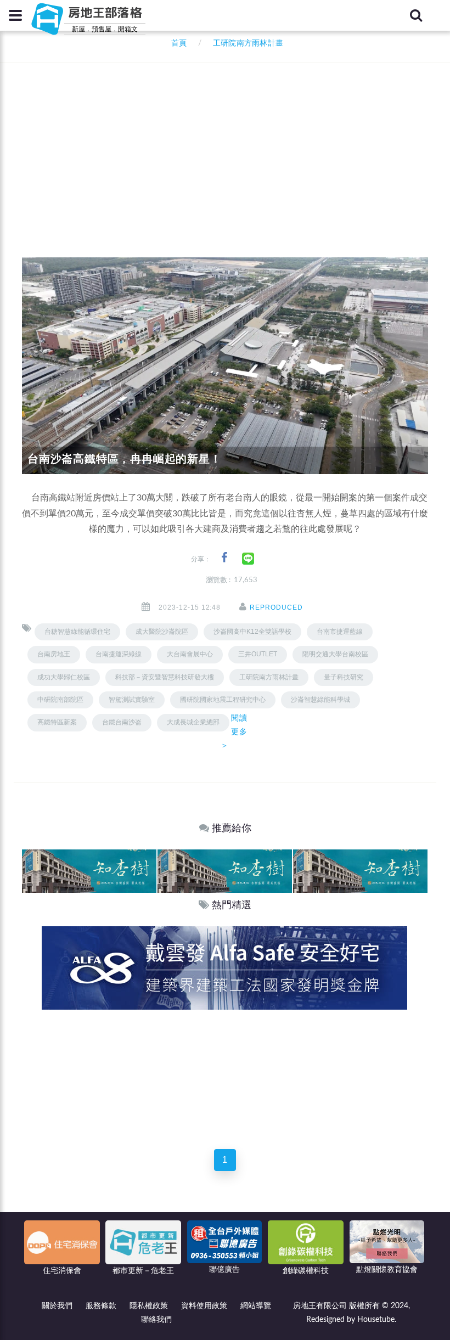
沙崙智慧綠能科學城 (320, 699)
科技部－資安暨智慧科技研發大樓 (164, 677)
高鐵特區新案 (57, 722)
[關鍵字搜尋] (416, 15)
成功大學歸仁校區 (63, 677)
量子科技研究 (343, 677)
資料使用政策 (204, 1306)
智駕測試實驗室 (132, 699)
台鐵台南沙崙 (122, 722)
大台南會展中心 (190, 654)
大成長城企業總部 (193, 722)
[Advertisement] (236, 145)
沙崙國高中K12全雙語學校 (252, 631)
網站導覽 (255, 1306)
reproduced (276, 607)
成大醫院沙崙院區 (162, 631)
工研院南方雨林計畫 (269, 677)
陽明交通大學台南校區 (335, 654)
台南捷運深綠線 (118, 654)
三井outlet (257, 654)
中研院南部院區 (60, 699)
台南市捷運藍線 (340, 631)
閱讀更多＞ (234, 731)
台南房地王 (53, 654)
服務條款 (101, 1306)
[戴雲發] (224, 967)
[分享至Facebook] (224, 558)
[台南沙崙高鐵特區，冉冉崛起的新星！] (225, 365)
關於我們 (57, 1306)
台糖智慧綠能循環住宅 (77, 631)
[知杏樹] (89, 870)
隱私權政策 (149, 1306)
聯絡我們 (156, 1320)
